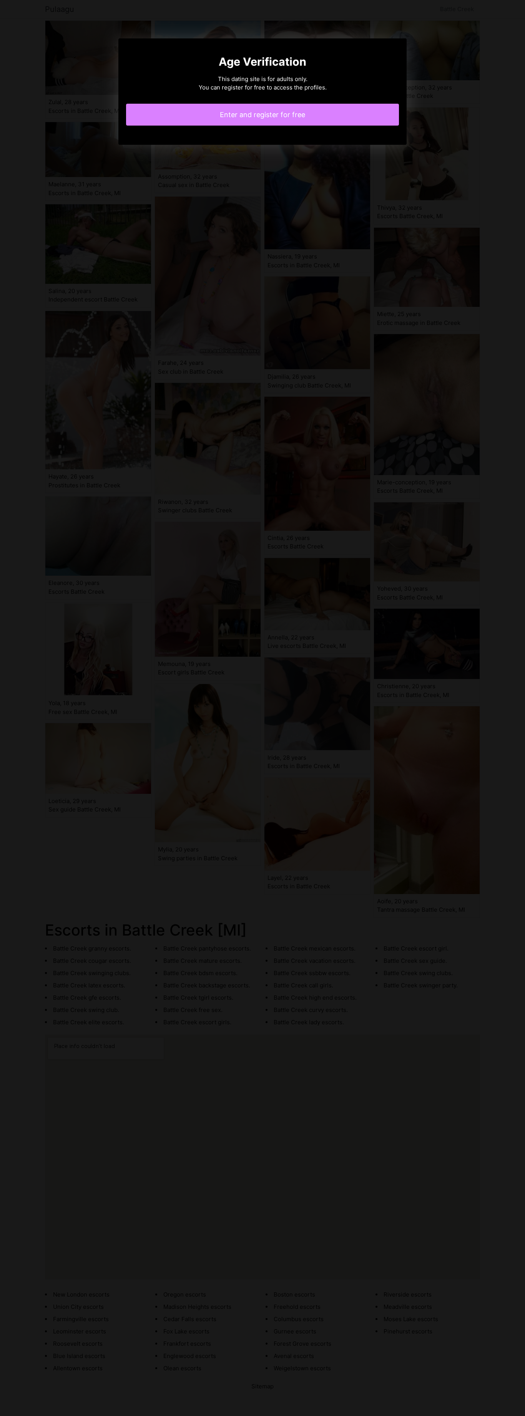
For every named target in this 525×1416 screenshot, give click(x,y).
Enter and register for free (262, 115)
